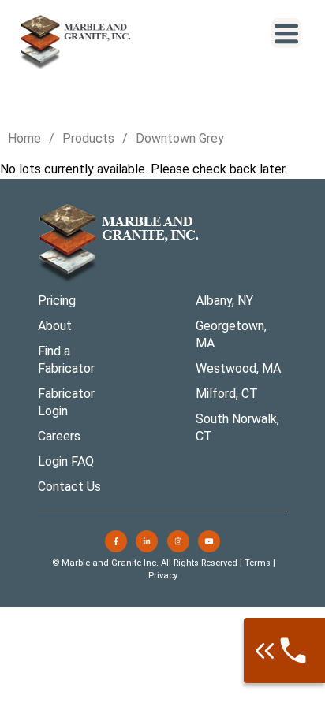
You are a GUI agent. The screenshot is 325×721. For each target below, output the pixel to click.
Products (88, 138)
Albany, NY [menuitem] (224, 300)
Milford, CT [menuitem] (227, 393)
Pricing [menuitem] (57, 300)
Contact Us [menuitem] (69, 486)
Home (24, 138)
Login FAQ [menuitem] (66, 461)
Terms (258, 563)
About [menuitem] (55, 325)
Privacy (162, 575)
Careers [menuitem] (59, 436)
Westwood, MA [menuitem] (238, 368)
